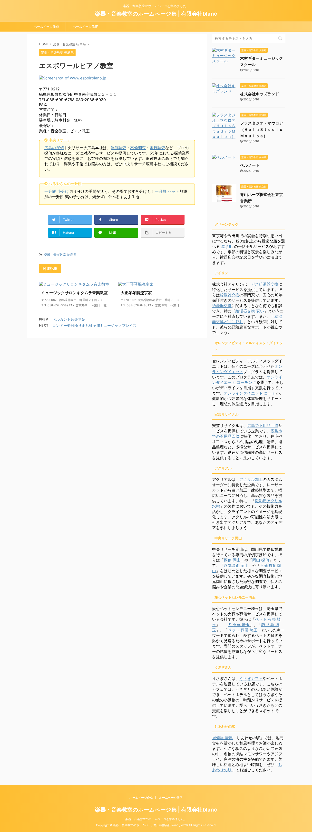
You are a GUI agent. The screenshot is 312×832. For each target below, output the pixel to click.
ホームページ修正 (85, 27)
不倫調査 (138, 147)
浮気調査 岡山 (236, 565)
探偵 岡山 (232, 560)
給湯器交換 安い (249, 311)
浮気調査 (118, 147)
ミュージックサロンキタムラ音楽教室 (74, 292)
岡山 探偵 (260, 560)
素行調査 (157, 147)
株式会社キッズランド (259, 93)
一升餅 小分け (56, 191)
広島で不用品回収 (262, 425)
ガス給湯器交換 (264, 284)
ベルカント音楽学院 (68, 319)
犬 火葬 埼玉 (239, 624)
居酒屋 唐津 (222, 737)
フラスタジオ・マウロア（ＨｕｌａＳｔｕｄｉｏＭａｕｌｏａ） (261, 129)
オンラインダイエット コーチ (250, 393)
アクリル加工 (251, 479)
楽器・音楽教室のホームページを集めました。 (156, 819)
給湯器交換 (229, 294)
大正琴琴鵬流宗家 (136, 292)
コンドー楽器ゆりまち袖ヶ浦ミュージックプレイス (94, 325)
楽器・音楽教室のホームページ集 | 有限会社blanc (156, 13)
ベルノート (250, 165)
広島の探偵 (54, 147)
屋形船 (227, 246)
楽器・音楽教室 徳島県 (60, 255)
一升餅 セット (167, 191)
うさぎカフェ (251, 678)
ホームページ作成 (46, 27)
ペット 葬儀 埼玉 (242, 630)
